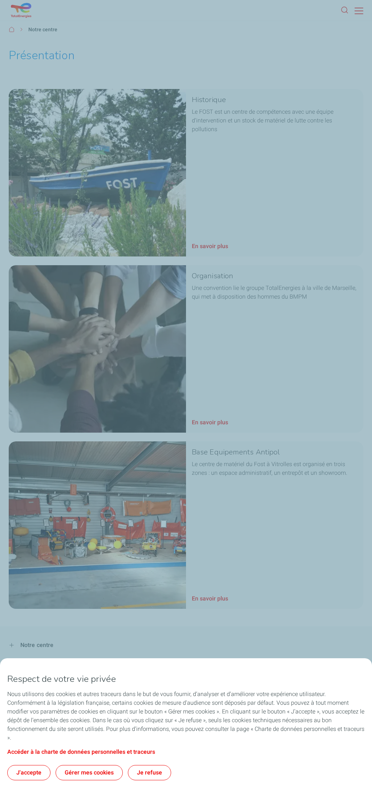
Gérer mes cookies (89, 772)
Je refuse (149, 772)
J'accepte (28, 772)
